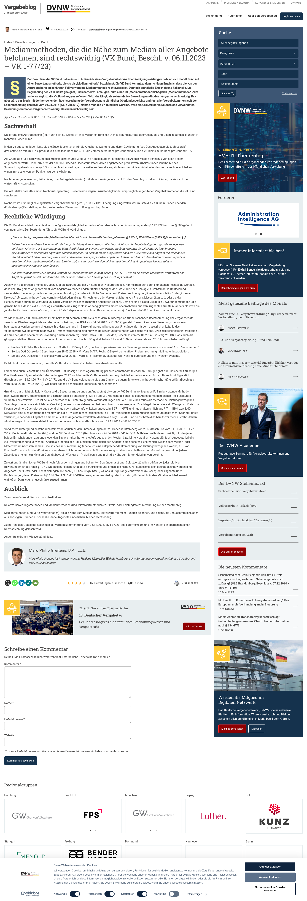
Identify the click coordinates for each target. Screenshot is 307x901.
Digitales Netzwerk (236, 2)
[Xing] (28, 583)
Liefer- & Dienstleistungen (20, 42)
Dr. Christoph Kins (237, 350)
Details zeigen (194, 893)
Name (9, 703)
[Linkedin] (21, 583)
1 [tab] (255, 234)
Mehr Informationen (232, 728)
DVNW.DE (296, 2)
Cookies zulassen (270, 866)
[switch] (109, 894)
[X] (8, 583)
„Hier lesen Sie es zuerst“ (16, 13)
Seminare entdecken (232, 468)
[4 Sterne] (80, 583)
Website (9, 735)
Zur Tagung (227, 177)
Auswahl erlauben (270, 877)
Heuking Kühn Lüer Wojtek (97, 558)
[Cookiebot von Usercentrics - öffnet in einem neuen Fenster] (30, 894)
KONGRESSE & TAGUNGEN (270, 2)
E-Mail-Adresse (14, 719)
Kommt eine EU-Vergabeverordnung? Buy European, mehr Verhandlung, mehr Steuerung (257, 315)
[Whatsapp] (15, 583)
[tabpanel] (258, 222)
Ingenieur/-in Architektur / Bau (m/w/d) (245, 520)
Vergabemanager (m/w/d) (235, 534)
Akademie (212, 2)
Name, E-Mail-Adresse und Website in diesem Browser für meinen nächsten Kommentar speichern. (70, 751)
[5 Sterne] (84, 583)
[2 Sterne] (72, 583)
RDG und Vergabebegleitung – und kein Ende (248, 339)
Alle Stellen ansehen (232, 551)
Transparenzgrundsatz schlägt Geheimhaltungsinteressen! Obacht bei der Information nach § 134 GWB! (253, 621)
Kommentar (12, 664)
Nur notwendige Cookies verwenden (270, 889)
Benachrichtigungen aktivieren (238, 288)
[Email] (35, 583)
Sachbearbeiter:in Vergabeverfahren (242, 491)
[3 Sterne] (76, 583)
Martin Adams (227, 617)
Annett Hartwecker (238, 327)
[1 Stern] (68, 583)
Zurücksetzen (289, 93)
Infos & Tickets (194, 626)
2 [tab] (261, 234)
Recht (44, 42)
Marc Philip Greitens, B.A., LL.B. (27, 29)
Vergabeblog (20, 7)
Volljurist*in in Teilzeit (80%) (237, 505)
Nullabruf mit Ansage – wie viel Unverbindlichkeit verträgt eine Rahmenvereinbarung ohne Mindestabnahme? (258, 364)
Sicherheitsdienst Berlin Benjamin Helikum (244, 575)
